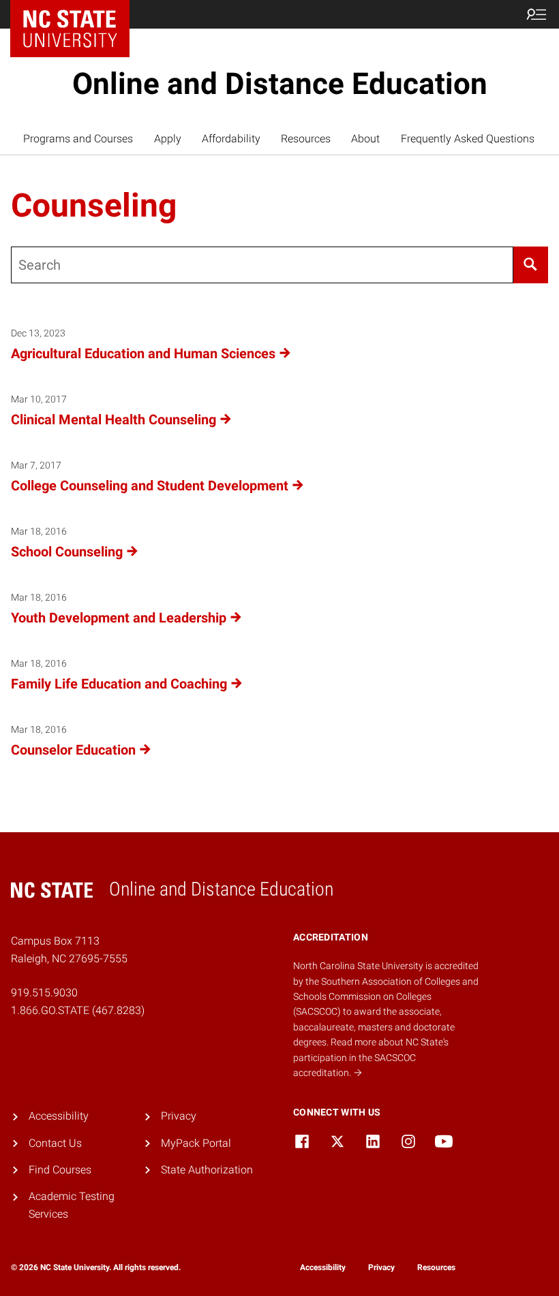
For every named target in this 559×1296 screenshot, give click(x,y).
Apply (167, 138)
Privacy (178, 1115)
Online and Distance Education (279, 83)
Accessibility (59, 1115)
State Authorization (207, 1169)
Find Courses (60, 1169)
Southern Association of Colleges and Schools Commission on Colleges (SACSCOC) (386, 996)
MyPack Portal (196, 1143)
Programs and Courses (78, 138)
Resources (306, 138)
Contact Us (55, 1143)
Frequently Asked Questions (467, 138)
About (365, 138)
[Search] (530, 265)
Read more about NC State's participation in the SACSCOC (371, 1057)
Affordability (231, 138)
